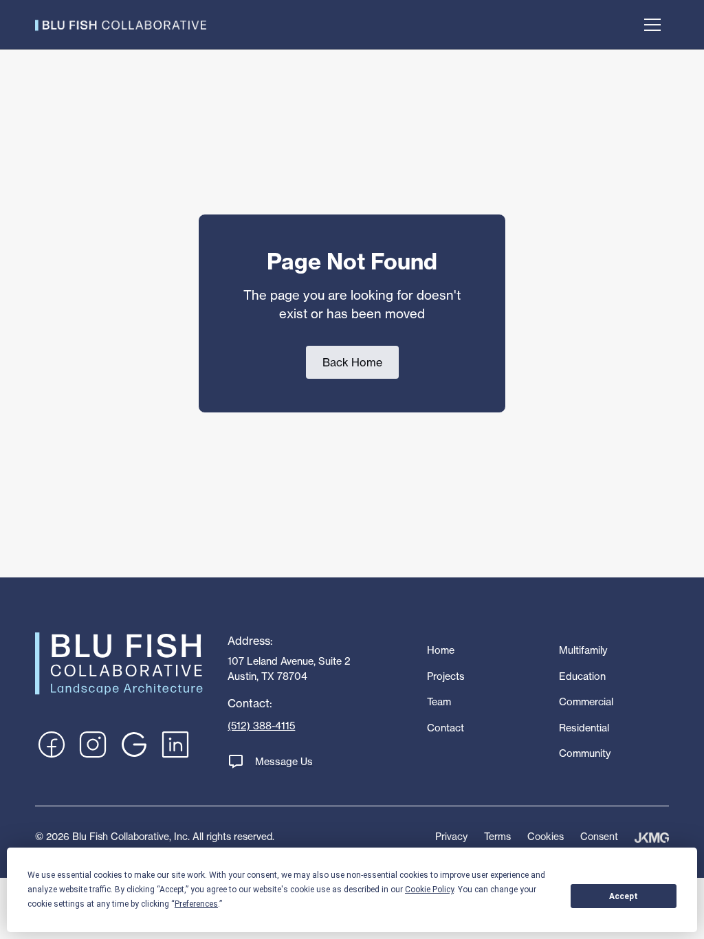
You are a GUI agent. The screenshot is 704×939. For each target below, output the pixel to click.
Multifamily (583, 650)
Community (584, 753)
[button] (652, 24)
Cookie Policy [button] (429, 889)
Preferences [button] (196, 904)
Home (440, 650)
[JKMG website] (652, 836)
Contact (445, 728)
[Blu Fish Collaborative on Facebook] (51, 744)
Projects (446, 676)
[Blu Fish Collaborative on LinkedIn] (175, 744)
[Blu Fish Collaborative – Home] (119, 663)
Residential (584, 728)
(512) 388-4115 (261, 726)
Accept (623, 896)
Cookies (545, 836)
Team (439, 702)
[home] (121, 24)
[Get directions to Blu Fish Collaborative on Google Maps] (134, 744)
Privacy (451, 836)
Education (582, 676)
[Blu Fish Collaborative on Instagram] (92, 744)
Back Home (352, 362)
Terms (497, 836)
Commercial (586, 702)
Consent (599, 836)
